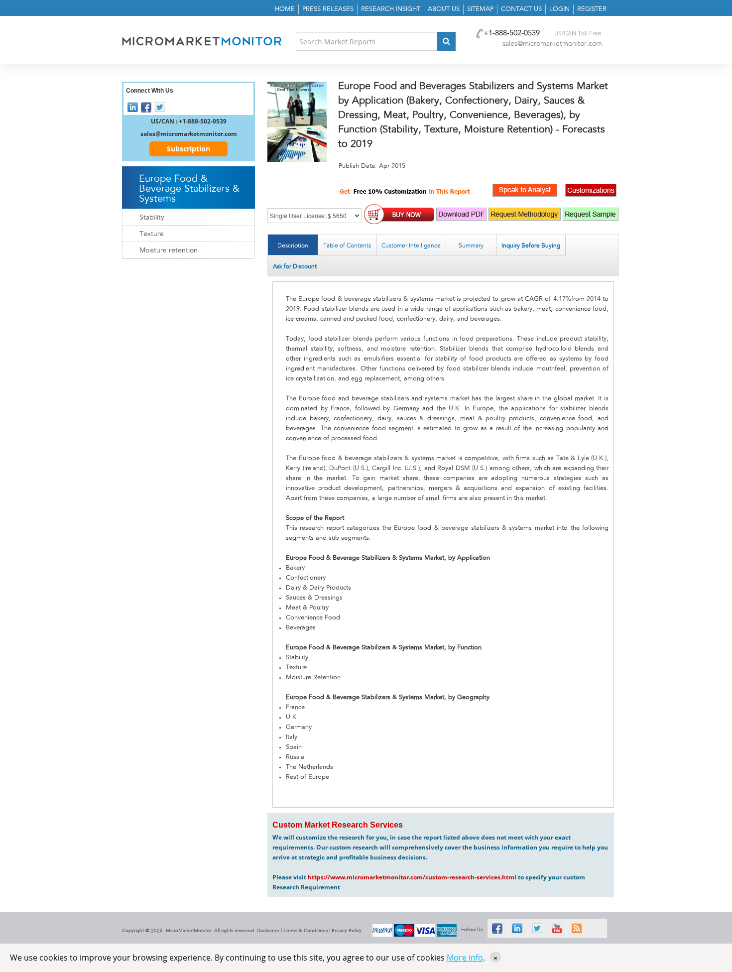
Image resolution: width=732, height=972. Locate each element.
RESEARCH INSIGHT (390, 9)
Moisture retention (168, 250)
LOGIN (559, 9)
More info (465, 957)
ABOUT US (444, 9)
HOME (285, 9)
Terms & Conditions (305, 930)
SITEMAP (480, 9)
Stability (151, 217)
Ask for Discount (295, 266)
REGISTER (592, 9)
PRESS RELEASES (328, 9)
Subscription (188, 148)
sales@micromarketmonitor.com (552, 43)
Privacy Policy (347, 930)
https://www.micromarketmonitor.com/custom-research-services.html (412, 877)
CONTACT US (521, 9)
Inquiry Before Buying (530, 245)
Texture (151, 234)
